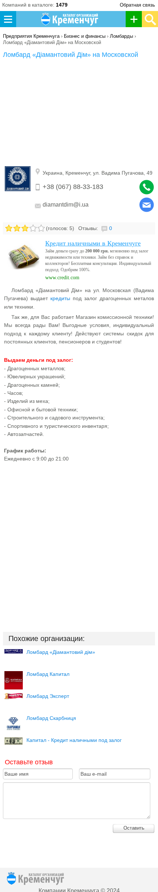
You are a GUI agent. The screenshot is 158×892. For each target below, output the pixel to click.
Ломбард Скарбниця (51, 718)
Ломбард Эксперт (47, 696)
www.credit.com (62, 277)
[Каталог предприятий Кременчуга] (70, 19)
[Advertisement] (79, 113)
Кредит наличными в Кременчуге (93, 243)
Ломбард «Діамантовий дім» (60, 652)
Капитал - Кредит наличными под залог (74, 740)
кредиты (60, 298)
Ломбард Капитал (47, 674)
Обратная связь (137, 5)
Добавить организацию (136, 19)
